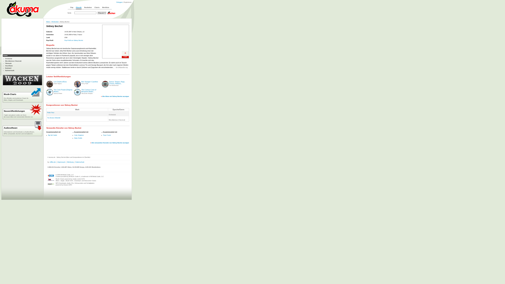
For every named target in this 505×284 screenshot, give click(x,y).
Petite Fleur (50, 112)
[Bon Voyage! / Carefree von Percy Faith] (77, 87)
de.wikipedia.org (122, 67)
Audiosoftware (10, 128)
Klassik (79, 7)
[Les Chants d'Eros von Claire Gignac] (49, 87)
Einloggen (119, 2)
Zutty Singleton (79, 135)
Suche (69, 13)
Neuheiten (88, 7)
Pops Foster (107, 135)
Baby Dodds (78, 138)
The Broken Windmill (53, 118)
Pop (71, 7)
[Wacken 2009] (22, 85)
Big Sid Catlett (52, 135)
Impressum (61, 162)
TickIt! (125, 56)
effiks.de (53, 162)
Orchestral (55, 21)
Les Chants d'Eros (60, 82)
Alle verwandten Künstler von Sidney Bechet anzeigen (110, 143)
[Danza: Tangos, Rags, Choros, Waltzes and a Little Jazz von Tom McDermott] (105, 87)
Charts (97, 7)
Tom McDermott (113, 85)
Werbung (70, 162)
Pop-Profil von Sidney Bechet (73, 40)
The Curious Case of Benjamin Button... (88, 91)
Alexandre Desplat (87, 93)
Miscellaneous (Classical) (13, 61)
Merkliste (105, 7)
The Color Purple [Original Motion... (63, 91)
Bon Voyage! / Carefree (89, 82)
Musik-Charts (10, 94)
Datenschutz (79, 162)
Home (48, 21)
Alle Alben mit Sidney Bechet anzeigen (115, 96)
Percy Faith (84, 83)
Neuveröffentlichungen (14, 111)
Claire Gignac (58, 83)
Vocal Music (9, 66)
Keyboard (8, 68)
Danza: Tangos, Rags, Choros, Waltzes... (117, 83)
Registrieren (128, 2)
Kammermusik (9, 70)
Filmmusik (8, 63)
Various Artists (58, 93)
